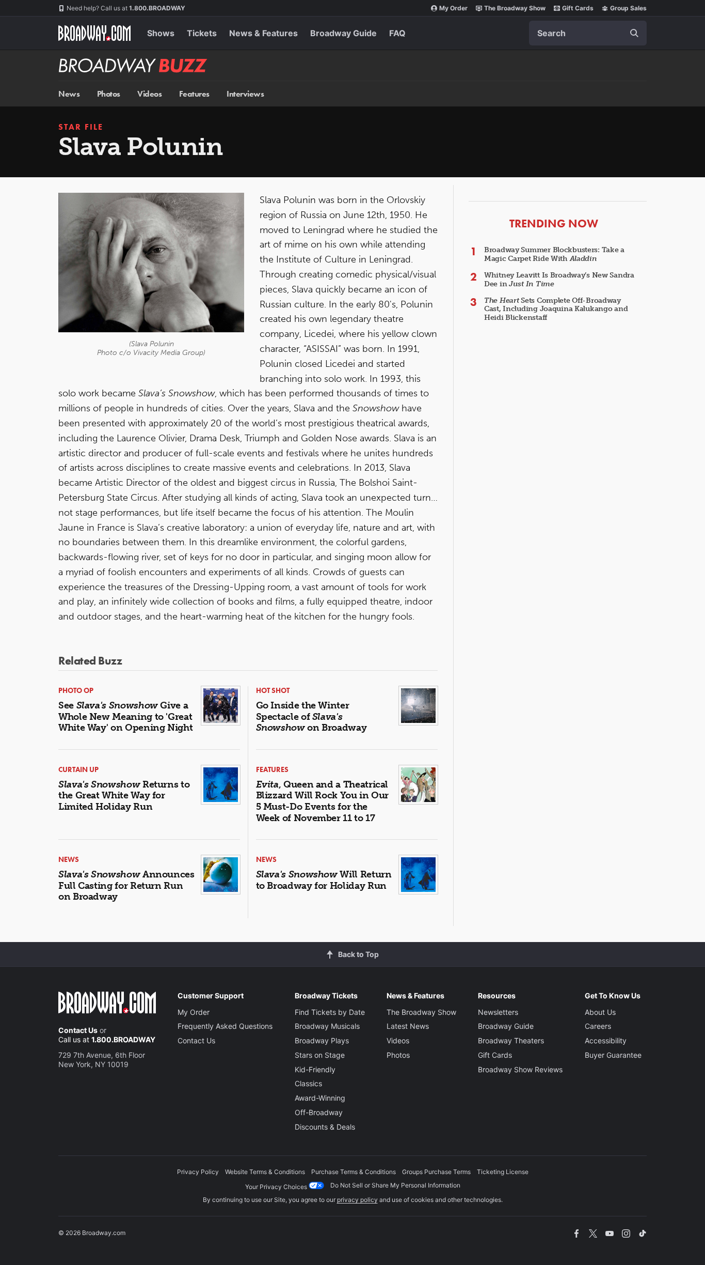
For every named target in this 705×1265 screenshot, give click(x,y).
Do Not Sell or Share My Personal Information (395, 1185)
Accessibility (606, 1040)
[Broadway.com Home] (94, 33)
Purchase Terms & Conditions (353, 1172)
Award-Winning (320, 1097)
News (68, 94)
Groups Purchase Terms (436, 1172)
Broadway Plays (322, 1040)
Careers (598, 1026)
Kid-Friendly (315, 1069)
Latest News (408, 1026)
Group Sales (628, 8)
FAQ (397, 33)
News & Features (263, 33)
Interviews (245, 94)
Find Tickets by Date (330, 1012)
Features (194, 94)
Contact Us (78, 1030)
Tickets (202, 33)
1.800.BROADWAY (126, 8)
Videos (149, 94)
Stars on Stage (320, 1055)
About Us (600, 1012)
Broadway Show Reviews (520, 1069)
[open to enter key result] (634, 33)
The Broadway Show (515, 8)
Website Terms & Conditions (265, 1172)
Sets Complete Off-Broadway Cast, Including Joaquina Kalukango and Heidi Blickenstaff (556, 309)
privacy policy (357, 1200)
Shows (160, 33)
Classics (308, 1083)
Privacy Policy (198, 1172)
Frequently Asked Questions (225, 1026)
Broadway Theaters (511, 1040)
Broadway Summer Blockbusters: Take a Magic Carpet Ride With (554, 254)
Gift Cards (578, 8)
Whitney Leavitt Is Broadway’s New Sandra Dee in (559, 279)
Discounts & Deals (325, 1126)
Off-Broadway (319, 1112)
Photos (108, 94)
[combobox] (588, 33)
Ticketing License (502, 1172)
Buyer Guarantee (613, 1055)
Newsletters (498, 1012)
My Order (453, 8)
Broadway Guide (343, 33)
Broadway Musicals (327, 1026)
